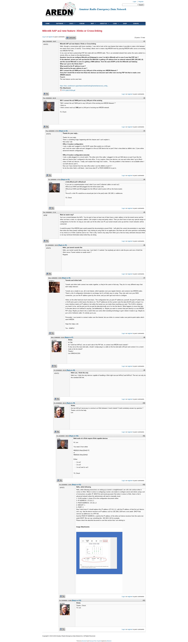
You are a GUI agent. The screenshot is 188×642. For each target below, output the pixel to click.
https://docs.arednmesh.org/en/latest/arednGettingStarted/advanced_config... (84, 86)
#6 (144, 245)
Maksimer (109, 640)
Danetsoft (84, 640)
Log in (44, 37)
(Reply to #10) (73, 436)
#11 (144, 436)
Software (58, 23)
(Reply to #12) (76, 600)
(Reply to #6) (66, 278)
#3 (144, 131)
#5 (144, 212)
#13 (144, 600)
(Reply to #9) (70, 403)
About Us (102, 23)
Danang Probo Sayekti (95, 640)
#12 (144, 484)
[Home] (60, 17)
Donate (136, 23)
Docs (69, 23)
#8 (144, 337)
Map (91, 23)
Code (113, 23)
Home (48, 23)
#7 (144, 278)
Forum (82, 23)
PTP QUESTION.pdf (68, 90)
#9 (144, 370)
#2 (144, 98)
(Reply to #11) (76, 484)
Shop (125, 23)
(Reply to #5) (62, 245)
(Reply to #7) (69, 337)
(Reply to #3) (65, 179)
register (50, 37)
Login (134, 1)
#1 (144, 41)
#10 (144, 403)
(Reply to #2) (63, 131)
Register (141, 1)
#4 (144, 179)
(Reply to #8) (70, 370)
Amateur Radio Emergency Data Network (102, 9)
